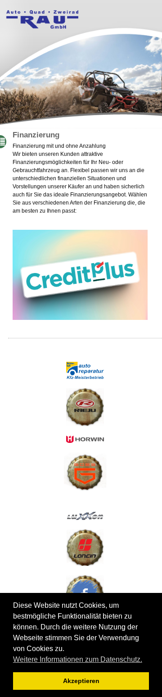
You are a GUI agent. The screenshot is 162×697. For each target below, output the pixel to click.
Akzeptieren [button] (81, 680)
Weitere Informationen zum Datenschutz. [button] (77, 659)
